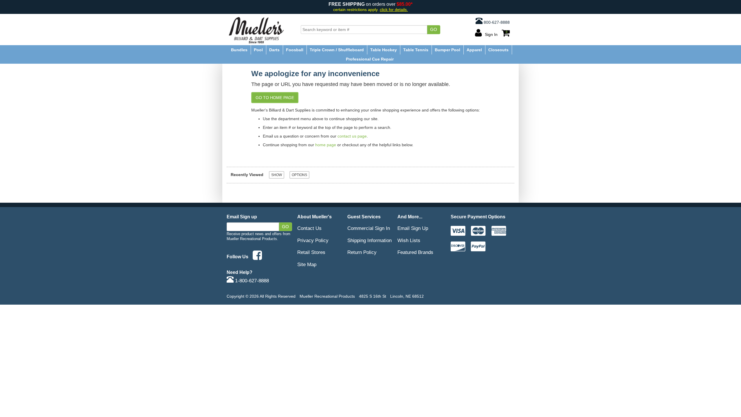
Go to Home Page (275, 97)
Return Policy (362, 252)
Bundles (239, 49)
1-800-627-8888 (251, 281)
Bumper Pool (447, 49)
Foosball (294, 49)
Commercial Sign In (368, 228)
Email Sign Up (412, 228)
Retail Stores (311, 252)
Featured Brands (415, 252)
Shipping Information (369, 240)
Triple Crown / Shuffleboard (337, 49)
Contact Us (309, 228)
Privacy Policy (313, 240)
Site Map (306, 264)
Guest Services (364, 216)
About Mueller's (314, 216)
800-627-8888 (496, 22)
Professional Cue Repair (370, 59)
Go (433, 29)
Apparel (474, 49)
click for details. (394, 10)
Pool (258, 49)
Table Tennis (415, 49)
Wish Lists (408, 240)
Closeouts (498, 49)
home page (325, 144)
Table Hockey (383, 49)
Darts (274, 49)
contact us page (352, 136)
